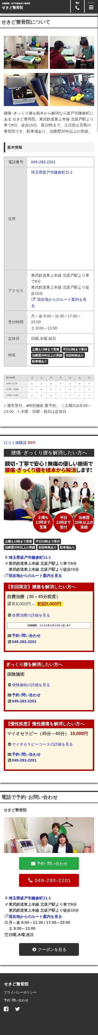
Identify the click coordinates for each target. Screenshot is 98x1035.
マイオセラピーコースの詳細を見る (42, 744)
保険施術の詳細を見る (31, 685)
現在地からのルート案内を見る (35, 575)
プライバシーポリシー (20, 992)
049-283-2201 (43, 162)
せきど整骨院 (12, 7)
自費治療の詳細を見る (31, 615)
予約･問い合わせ (26, 635)
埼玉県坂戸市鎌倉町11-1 (52, 172)
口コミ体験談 (20, 442)
